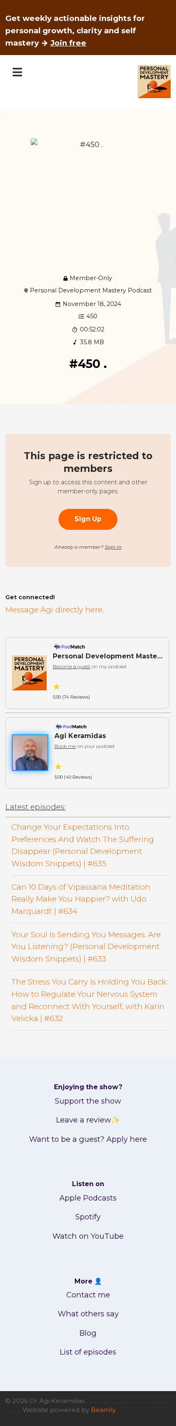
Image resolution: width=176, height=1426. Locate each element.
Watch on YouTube (88, 1236)
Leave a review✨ (88, 1120)
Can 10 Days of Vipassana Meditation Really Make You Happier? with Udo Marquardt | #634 (80, 899)
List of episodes (88, 1352)
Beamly (103, 1410)
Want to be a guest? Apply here (88, 1139)
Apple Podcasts (88, 1198)
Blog (88, 1333)
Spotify (88, 1216)
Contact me (88, 1295)
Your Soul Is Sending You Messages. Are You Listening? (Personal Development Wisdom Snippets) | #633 (86, 947)
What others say (88, 1313)
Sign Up (88, 519)
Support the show (88, 1101)
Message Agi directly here (53, 609)
